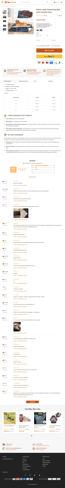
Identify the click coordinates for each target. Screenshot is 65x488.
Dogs (7, 6)
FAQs (43, 459)
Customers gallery (26, 469)
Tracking (44, 466)
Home (4, 6)
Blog (23, 462)
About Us (24, 459)
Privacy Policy (25, 464)
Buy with (46, 56)
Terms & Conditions (26, 466)
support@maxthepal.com (8, 459)
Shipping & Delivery (46, 462)
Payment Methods (46, 460)
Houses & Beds (12, 6)
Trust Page (25, 467)
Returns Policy (45, 464)
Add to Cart (49, 50)
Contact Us (25, 460)
